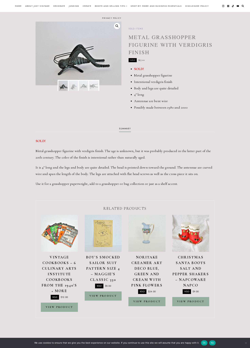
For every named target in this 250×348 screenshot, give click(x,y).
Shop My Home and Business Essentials (156, 6)
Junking (74, 6)
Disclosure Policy (197, 6)
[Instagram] (223, 6)
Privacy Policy (111, 18)
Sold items (136, 28)
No (212, 342)
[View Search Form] (243, 6)
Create (87, 6)
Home (18, 6)
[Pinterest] (228, 6)
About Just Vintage (37, 6)
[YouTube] (238, 6)
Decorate (59, 6)
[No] (245, 343)
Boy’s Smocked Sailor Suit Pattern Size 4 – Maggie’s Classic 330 (103, 268)
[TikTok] (233, 6)
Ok (204, 342)
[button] (117, 26)
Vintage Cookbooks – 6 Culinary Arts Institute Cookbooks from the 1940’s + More (59, 274)
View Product (59, 307)
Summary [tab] (125, 128)
